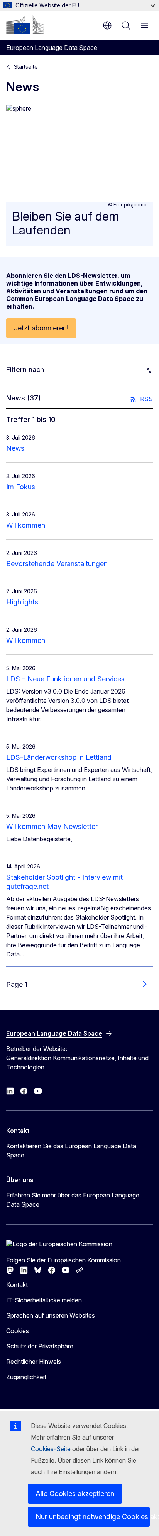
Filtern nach (25, 369)
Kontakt (17, 1285)
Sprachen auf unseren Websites (50, 1315)
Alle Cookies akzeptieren (75, 1494)
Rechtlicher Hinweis (33, 1361)
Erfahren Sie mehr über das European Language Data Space (72, 1199)
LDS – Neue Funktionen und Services (65, 679)
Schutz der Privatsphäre (39, 1346)
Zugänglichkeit (26, 1377)
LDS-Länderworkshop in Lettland (59, 757)
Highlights (22, 602)
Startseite (26, 66)
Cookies (17, 1331)
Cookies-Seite (51, 1449)
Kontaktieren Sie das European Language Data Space (71, 1150)
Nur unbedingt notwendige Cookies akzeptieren (93, 1517)
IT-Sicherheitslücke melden (44, 1300)
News (15, 448)
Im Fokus (20, 487)
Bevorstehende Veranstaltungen (57, 564)
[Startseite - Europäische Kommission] (25, 24)
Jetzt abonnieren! (41, 328)
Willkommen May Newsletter (52, 826)
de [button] (107, 25)
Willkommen (25, 525)
